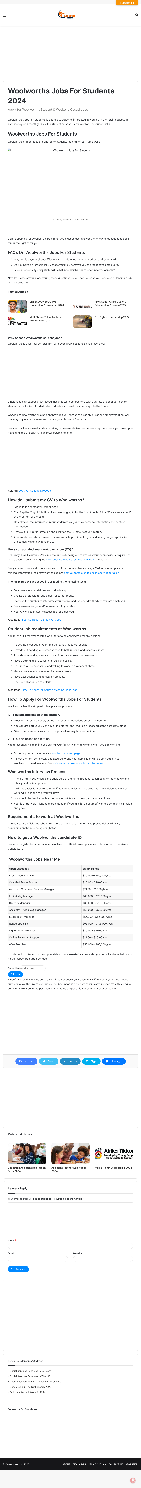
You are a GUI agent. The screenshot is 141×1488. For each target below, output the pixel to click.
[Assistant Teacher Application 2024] (70, 1153)
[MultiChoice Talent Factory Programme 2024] (17, 321)
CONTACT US (116, 1464)
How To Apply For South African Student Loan (49, 690)
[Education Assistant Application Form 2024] (27, 1153)
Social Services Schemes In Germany (31, 1371)
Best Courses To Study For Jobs (41, 619)
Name (12, 1240)
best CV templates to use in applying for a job (91, 572)
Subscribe (13, 968)
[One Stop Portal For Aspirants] (70, 14)
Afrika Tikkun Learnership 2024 (113, 1167)
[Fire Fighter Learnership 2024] (82, 321)
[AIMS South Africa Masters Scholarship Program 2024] (82, 306)
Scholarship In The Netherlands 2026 (30, 1386)
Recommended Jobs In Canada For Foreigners (35, 1381)
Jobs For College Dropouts (35, 490)
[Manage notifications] (133, 1480)
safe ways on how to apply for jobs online (78, 763)
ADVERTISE (132, 1464)
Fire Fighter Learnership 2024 (112, 317)
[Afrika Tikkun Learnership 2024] (114, 1153)
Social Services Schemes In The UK (30, 1376)
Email (12, 1253)
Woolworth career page (66, 753)
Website (77, 1253)
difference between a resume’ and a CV (70, 559)
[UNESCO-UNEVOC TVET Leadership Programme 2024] (17, 306)
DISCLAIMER (79, 1464)
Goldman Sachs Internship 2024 (28, 1392)
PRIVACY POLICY (97, 1464)
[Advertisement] (70, 53)
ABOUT (66, 1464)
